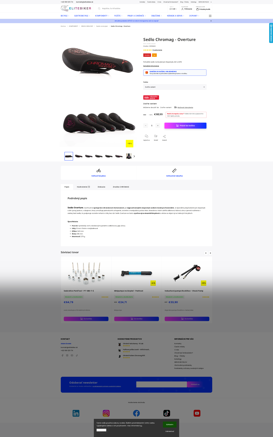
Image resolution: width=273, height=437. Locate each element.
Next (210, 253)
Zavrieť (202, 144)
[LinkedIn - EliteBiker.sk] (75, 413)
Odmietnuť (169, 431)
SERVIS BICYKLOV (204, 2)
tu (141, 426)
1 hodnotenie (157, 50)
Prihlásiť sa (195, 384)
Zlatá (114, 319)
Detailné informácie (151, 66)
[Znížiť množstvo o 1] (145, 125)
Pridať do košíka (187, 125)
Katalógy (193, 2)
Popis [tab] (67, 187)
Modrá (79, 319)
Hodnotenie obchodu (136, 402)
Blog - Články (184, 2)
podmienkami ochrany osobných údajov (107, 386)
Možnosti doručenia (185, 107)
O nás (159, 2)
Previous (206, 253)
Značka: (149, 46)
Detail (99, 313)
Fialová (88, 319)
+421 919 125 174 (67, 350)
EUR (174, 9)
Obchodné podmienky (183, 365)
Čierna (106, 319)
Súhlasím (169, 424)
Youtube (72, 355)
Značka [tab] (121, 187)
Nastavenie (101, 430)
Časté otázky (151, 2)
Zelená (138, 319)
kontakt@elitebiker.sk (69, 347)
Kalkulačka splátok (153, 97)
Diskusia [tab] (101, 187)
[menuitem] (66, 16)
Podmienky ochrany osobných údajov (189, 368)
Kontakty (142, 2)
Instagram (67, 355)
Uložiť (148, 150)
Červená (97, 319)
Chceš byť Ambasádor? (170, 2)
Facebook (62, 355)
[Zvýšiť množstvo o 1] (157, 125)
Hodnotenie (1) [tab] (83, 187)
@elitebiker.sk (76, 355)
